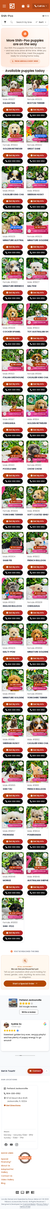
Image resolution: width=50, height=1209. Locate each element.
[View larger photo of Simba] (45, 398)
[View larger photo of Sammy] (45, 306)
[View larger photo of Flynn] (21, 672)
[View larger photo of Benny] (21, 535)
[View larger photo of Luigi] (21, 77)
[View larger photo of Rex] (21, 763)
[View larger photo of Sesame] (21, 398)
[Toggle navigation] (4, 6)
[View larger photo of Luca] (21, 215)
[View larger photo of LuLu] (45, 77)
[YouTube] (11, 1144)
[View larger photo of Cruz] (45, 763)
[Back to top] (46, 1071)
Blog (3, 1183)
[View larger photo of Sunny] (21, 260)
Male (9, 99)
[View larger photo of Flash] (45, 535)
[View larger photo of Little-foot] (21, 169)
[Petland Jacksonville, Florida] (12, 6)
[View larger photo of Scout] (21, 443)
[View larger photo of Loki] (45, 169)
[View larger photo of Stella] (45, 215)
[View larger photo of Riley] (21, 718)
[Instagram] (17, 1144)
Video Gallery (7, 1179)
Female (34, 99)
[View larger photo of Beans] (21, 626)
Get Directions (13, 1105)
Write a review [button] (29, 1012)
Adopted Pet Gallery (7, 1170)
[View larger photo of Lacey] (21, 123)
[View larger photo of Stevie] (21, 306)
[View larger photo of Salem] (45, 443)
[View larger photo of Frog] (21, 581)
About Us (5, 1165)
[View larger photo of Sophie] (45, 352)
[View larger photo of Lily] (45, 123)
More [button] (46, 16)
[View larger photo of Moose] (45, 855)
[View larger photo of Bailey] (45, 626)
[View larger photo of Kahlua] (21, 809)
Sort (41, 22)
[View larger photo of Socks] (45, 260)
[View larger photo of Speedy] (21, 352)
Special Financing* (6, 1160)
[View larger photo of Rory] (45, 672)
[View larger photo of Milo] (21, 855)
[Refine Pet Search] (5, 22)
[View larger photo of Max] (45, 809)
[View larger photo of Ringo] (45, 718)
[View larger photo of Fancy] (21, 489)
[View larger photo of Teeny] (21, 901)
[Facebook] (6, 1144)
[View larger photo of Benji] (45, 489)
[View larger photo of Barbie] (45, 581)
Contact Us (6, 1176)
